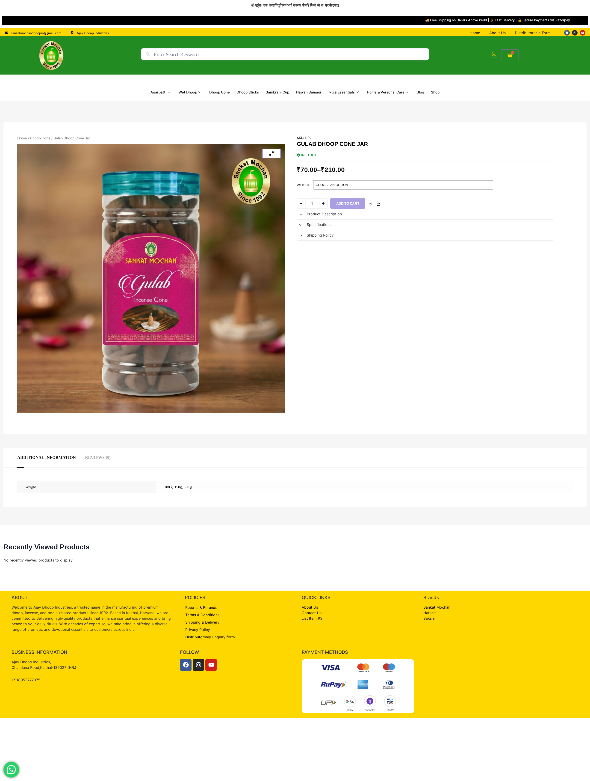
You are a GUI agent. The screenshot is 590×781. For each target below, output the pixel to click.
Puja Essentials (342, 92)
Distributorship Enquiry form (210, 637)
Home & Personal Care (385, 92)
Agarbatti (158, 92)
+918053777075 (26, 680)
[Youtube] (582, 33)
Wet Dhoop (188, 92)
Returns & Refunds (201, 607)
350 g (188, 487)
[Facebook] (567, 33)
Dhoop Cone (219, 92)
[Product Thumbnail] (271, 153)
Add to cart (347, 203)
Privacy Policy (197, 629)
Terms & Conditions (202, 615)
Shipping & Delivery (202, 622)
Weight (303, 185)
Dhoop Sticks (248, 92)
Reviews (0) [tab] (98, 457)
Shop (435, 92)
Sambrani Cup (277, 92)
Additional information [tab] (46, 457)
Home (22, 138)
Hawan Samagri (309, 92)
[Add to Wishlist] (370, 205)
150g (178, 487)
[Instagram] (575, 33)
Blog (420, 92)
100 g (168, 487)
